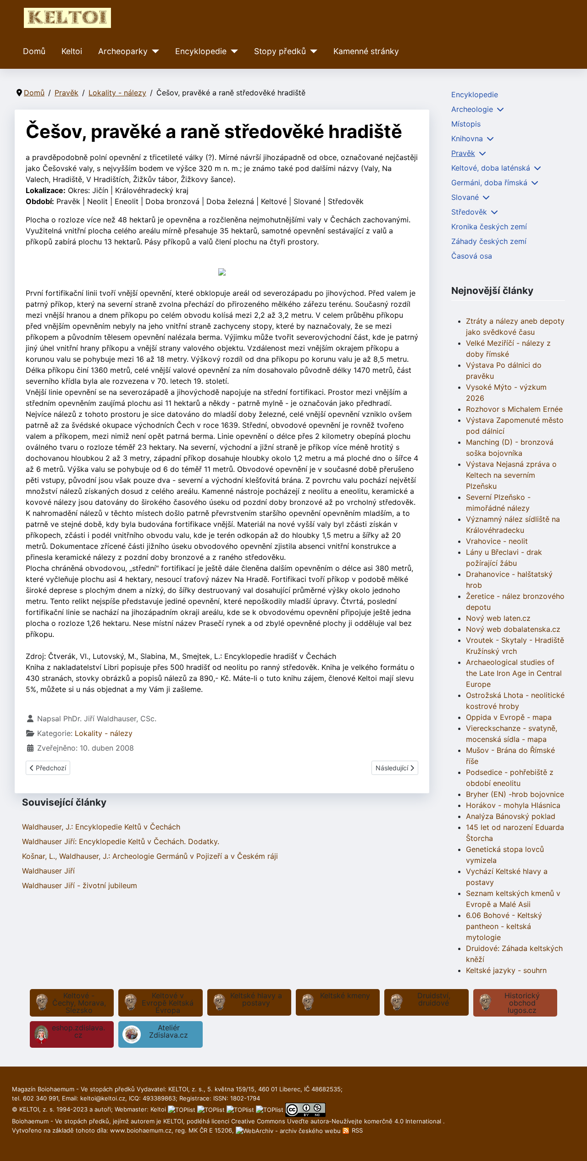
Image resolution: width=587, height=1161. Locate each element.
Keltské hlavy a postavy (256, 999)
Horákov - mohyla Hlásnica (513, 805)
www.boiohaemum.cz (141, 1130)
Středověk (469, 211)
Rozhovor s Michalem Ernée (514, 409)
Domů (34, 51)
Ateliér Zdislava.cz (168, 1031)
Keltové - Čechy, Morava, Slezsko (79, 1003)
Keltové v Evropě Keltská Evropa (168, 1003)
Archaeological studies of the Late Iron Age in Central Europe (514, 673)
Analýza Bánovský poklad (510, 816)
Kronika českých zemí (489, 226)
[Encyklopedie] (232, 51)
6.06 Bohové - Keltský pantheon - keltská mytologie (504, 926)
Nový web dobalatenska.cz (513, 629)
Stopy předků (280, 51)
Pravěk (463, 153)
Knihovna (467, 138)
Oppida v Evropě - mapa (509, 717)
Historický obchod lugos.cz (522, 1003)
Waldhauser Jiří (48, 870)
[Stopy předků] (311, 51)
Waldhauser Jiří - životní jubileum (79, 885)
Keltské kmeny (345, 995)
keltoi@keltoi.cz (102, 1098)
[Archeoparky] (153, 51)
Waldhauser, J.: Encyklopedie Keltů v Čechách (101, 826)
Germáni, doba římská (489, 182)
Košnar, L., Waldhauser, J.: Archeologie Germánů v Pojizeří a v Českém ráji (150, 856)
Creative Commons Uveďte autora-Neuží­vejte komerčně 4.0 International (337, 1121)
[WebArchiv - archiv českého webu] (289, 1130)
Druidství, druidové (433, 999)
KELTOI (173, 1121)
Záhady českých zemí (488, 241)
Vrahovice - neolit (497, 541)
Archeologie (472, 109)
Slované (465, 197)
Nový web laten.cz (498, 618)
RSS (356, 1130)
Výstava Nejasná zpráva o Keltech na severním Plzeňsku (511, 475)
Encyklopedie (201, 51)
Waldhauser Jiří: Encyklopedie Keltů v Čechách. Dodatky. (120, 841)
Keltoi (71, 51)
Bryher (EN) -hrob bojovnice (515, 794)
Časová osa (471, 255)
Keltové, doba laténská (490, 167)
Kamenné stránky (366, 51)
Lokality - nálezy (104, 733)
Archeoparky (123, 51)
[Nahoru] (571, 1144)
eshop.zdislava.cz (78, 1031)
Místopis (466, 123)
